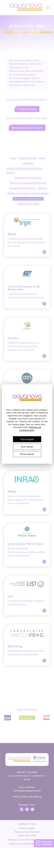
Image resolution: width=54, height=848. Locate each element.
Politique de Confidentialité (30, 429)
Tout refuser (27, 446)
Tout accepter (27, 439)
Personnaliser (27, 454)
